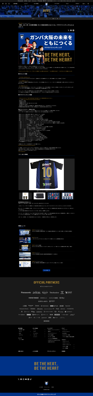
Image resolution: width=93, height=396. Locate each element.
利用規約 (63, 351)
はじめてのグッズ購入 (66, 335)
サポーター (35, 335)
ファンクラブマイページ (52, 333)
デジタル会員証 (50, 335)
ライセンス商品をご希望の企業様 (68, 336)
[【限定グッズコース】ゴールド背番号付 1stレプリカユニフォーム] (46, 174)
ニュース (25, 3)
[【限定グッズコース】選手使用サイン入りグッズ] (67, 196)
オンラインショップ (65, 331)
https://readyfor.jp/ (21, 151)
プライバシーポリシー (51, 351)
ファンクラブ (56, 3)
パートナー (35, 336)
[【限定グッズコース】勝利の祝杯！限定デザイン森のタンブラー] (25, 196)
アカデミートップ (65, 341)
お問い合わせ (20, 351)
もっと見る (46, 270)
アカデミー (77, 3)
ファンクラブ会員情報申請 (52, 338)
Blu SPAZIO (64, 333)
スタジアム (21, 335)
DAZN (20, 333)
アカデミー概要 (65, 346)
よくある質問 (35, 351)
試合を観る (15, 3)
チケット (20, 331)
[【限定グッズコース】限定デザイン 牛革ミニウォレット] (39, 196)
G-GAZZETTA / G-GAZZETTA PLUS (54, 340)
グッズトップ (64, 329)
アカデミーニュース (65, 343)
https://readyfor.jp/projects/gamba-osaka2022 (32, 99)
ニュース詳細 (21, 339)
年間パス (49, 331)
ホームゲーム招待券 (51, 336)
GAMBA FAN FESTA (51, 341)
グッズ (67, 3)
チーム (34, 329)
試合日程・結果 (21, 329)
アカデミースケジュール (66, 344)
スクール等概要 (65, 348)
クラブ (34, 331)
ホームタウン (35, 333)
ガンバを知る (36, 3)
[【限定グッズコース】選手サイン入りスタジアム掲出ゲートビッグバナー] (53, 196)
